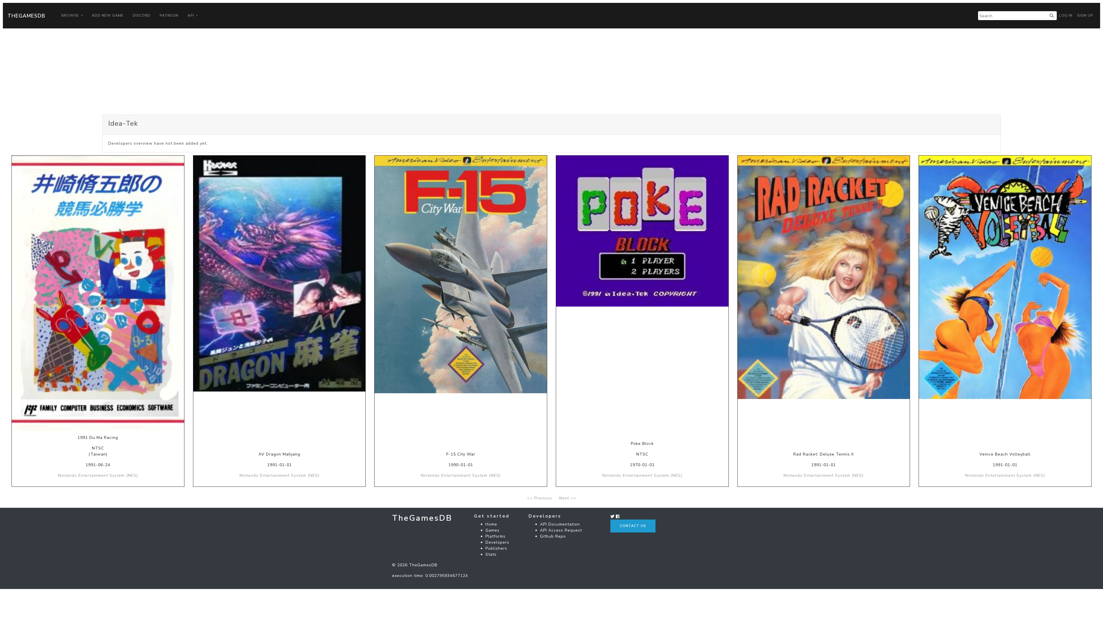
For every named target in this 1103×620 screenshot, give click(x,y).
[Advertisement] (551, 71)
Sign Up (1085, 15)
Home (491, 524)
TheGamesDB (26, 15)
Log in (1066, 15)
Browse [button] (70, 15)
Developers (497, 542)
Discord (142, 15)
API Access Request (561, 530)
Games (492, 530)
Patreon (169, 15)
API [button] (191, 15)
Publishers (496, 548)
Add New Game (108, 15)
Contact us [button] (633, 526)
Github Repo (553, 536)
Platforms (495, 536)
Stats (491, 554)
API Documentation (560, 524)
